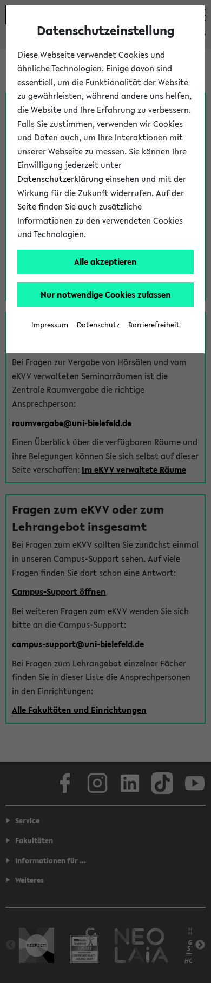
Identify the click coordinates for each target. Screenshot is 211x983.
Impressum (49, 325)
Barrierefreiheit (154, 325)
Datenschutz (98, 325)
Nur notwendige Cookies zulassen (106, 294)
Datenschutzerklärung (60, 179)
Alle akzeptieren (105, 261)
